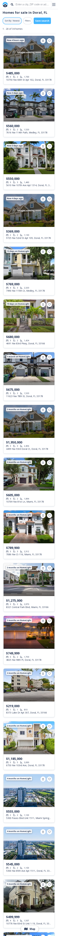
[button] (53, 4)
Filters (27, 20)
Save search (42, 20)
